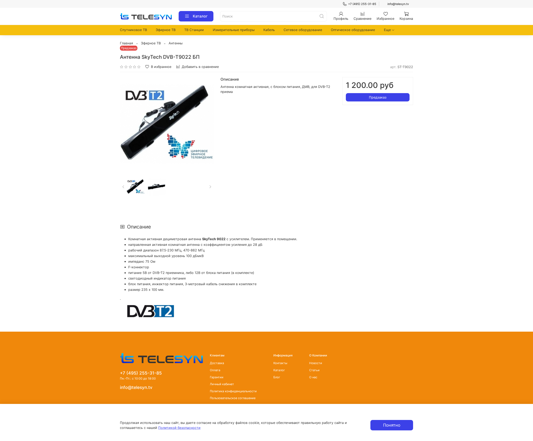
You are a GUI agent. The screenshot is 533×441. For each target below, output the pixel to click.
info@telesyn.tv (398, 4)
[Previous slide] (127, 124)
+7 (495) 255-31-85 (362, 4)
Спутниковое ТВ (133, 30)
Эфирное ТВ (166, 30)
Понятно (391, 425)
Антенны (176, 43)
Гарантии (216, 377)
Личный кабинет (222, 384)
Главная (126, 43)
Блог (276, 377)
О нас (313, 377)
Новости (315, 363)
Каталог (200, 16)
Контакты (280, 363)
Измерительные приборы (234, 30)
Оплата (215, 370)
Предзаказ (377, 97)
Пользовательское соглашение (232, 398)
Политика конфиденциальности (233, 391)
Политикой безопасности (179, 428)
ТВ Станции (194, 30)
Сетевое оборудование (303, 30)
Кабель (269, 30)
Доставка (217, 363)
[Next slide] (207, 124)
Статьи (314, 370)
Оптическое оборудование (353, 30)
